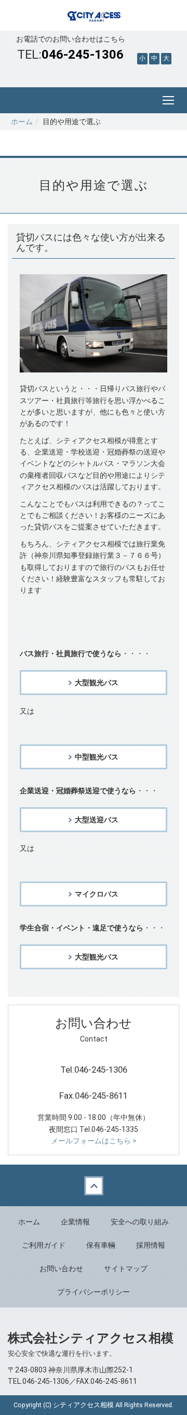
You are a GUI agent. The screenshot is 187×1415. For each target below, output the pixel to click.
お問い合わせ (61, 1268)
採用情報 (150, 1245)
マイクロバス (96, 894)
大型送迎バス (96, 820)
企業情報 (75, 1222)
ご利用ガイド (43, 1245)
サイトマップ (126, 1268)
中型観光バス (96, 757)
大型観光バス (96, 682)
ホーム (22, 121)
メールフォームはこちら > (94, 1141)
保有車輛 (100, 1245)
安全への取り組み (140, 1222)
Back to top (93, 1185)
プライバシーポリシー (93, 1292)
